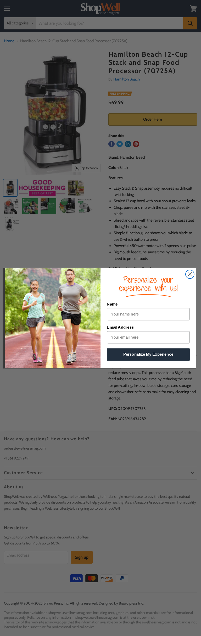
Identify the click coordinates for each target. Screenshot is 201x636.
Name (112, 304)
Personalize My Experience (148, 354)
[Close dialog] (190, 274)
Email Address (120, 327)
